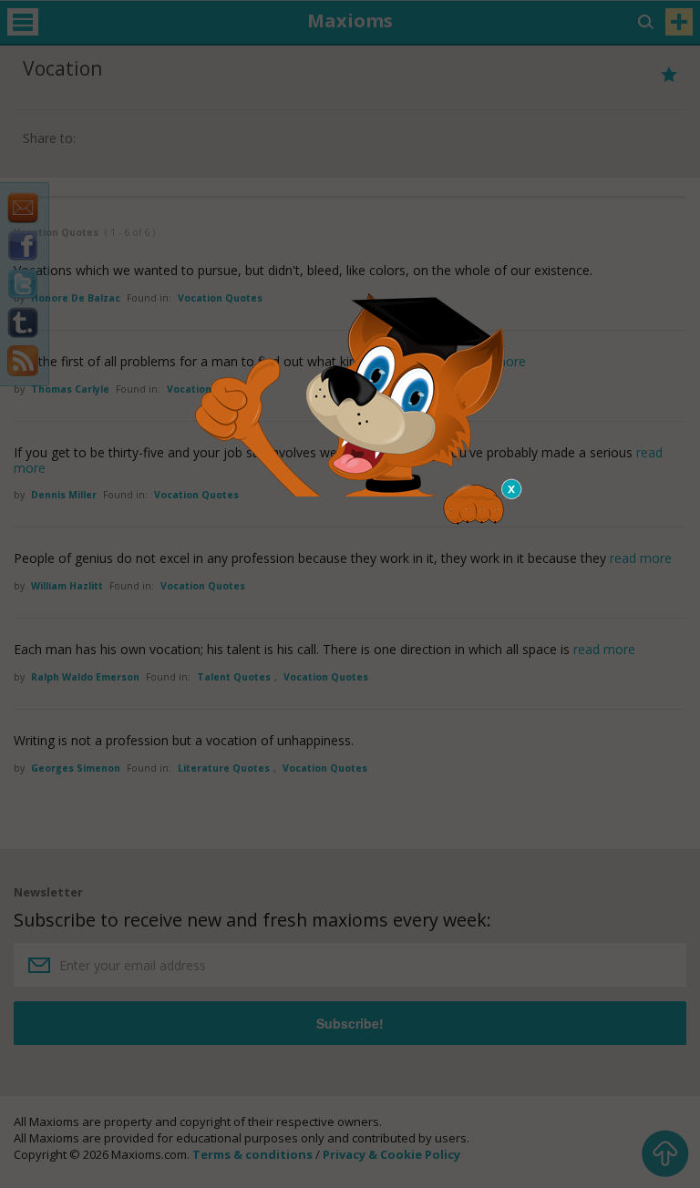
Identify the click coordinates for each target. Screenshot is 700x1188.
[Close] (512, 489)
